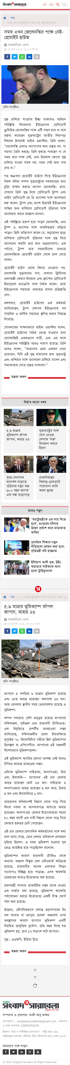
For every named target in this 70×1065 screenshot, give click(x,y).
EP (45, 4)
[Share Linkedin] (29, 57)
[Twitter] (13, 1052)
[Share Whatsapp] (22, 56)
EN (51, 4)
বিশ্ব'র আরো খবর (35, 402)
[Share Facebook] (7, 57)
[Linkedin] (21, 1052)
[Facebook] (6, 1052)
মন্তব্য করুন (18, 377)
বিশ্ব (13, 18)
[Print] (37, 56)
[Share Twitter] (14, 57)
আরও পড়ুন (35, 510)
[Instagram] (29, 1052)
